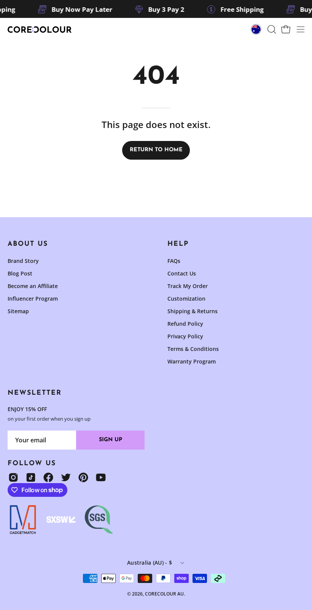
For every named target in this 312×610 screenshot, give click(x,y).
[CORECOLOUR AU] (40, 29)
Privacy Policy (185, 336)
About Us (28, 244)
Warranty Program (191, 361)
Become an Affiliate (33, 286)
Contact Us (181, 273)
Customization (186, 298)
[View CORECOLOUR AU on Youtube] (101, 477)
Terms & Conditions (193, 348)
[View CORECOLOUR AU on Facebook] (48, 477)
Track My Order (187, 286)
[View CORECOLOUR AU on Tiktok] (31, 477)
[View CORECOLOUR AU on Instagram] (13, 477)
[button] (271, 29)
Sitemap (18, 311)
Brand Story (23, 260)
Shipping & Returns (192, 311)
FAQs (173, 260)
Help (178, 244)
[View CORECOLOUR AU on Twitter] (66, 477)
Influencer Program (33, 298)
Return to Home (156, 150)
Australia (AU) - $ (149, 562)
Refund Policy (185, 323)
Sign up (110, 440)
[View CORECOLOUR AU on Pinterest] (83, 477)
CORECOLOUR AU (164, 594)
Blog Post (20, 273)
